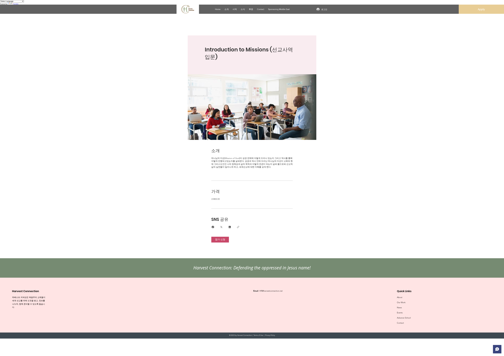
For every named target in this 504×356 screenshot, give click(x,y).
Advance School (404, 318)
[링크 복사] (238, 227)
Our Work (401, 302)
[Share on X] (221, 227)
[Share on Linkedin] (229, 227)
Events (400, 312)
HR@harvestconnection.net (271, 291)
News (399, 307)
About (399, 297)
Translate (16, 4)
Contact (400, 323)
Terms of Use (258, 335)
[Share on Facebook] (212, 227)
